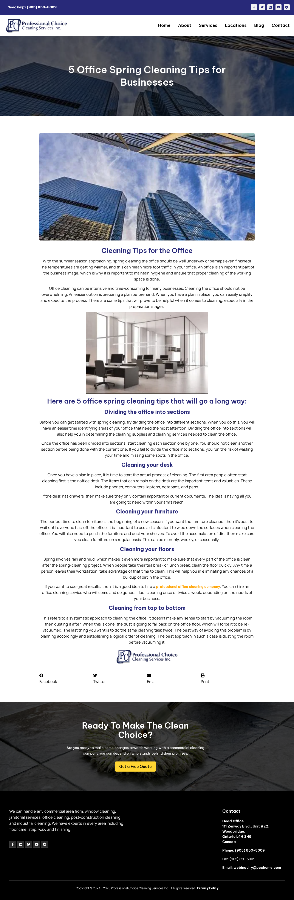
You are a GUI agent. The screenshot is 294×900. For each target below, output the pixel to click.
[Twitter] (262, 7)
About (184, 25)
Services (208, 25)
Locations (236, 25)
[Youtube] (278, 7)
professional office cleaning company (188, 586)
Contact (281, 25)
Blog (259, 25)
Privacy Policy (207, 888)
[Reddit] (287, 7)
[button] (66, 678)
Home (164, 25)
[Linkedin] (270, 7)
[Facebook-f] (254, 7)
